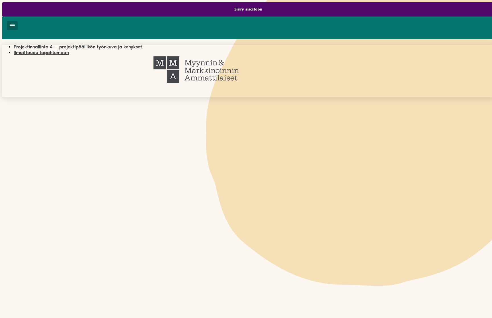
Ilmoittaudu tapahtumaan (41, 52)
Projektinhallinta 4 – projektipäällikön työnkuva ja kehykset (78, 47)
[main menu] (12, 25)
